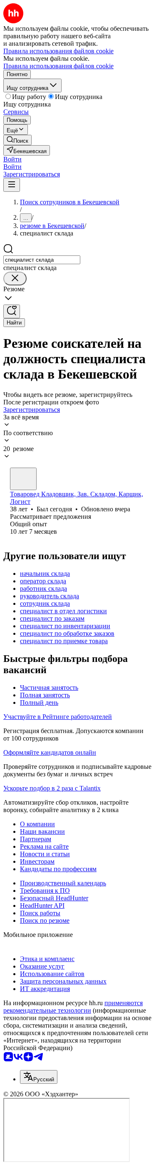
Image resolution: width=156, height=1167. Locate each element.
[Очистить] (15, 278)
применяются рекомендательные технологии (73, 1006)
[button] (12, 159)
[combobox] (41, 259)
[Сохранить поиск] (11, 311)
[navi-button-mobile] (11, 185)
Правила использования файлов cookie (58, 65)
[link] (17, 140)
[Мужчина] (23, 479)
